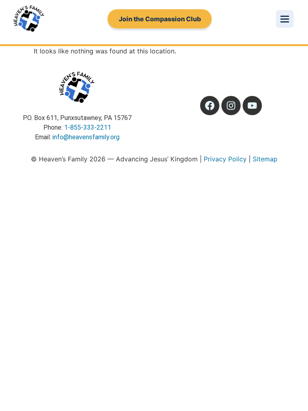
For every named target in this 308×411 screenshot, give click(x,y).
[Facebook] (209, 105)
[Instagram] (231, 105)
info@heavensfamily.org (86, 137)
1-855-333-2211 (87, 127)
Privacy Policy (225, 159)
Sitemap (265, 159)
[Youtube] (252, 105)
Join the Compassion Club (160, 19)
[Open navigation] (285, 19)
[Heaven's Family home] (28, 18)
